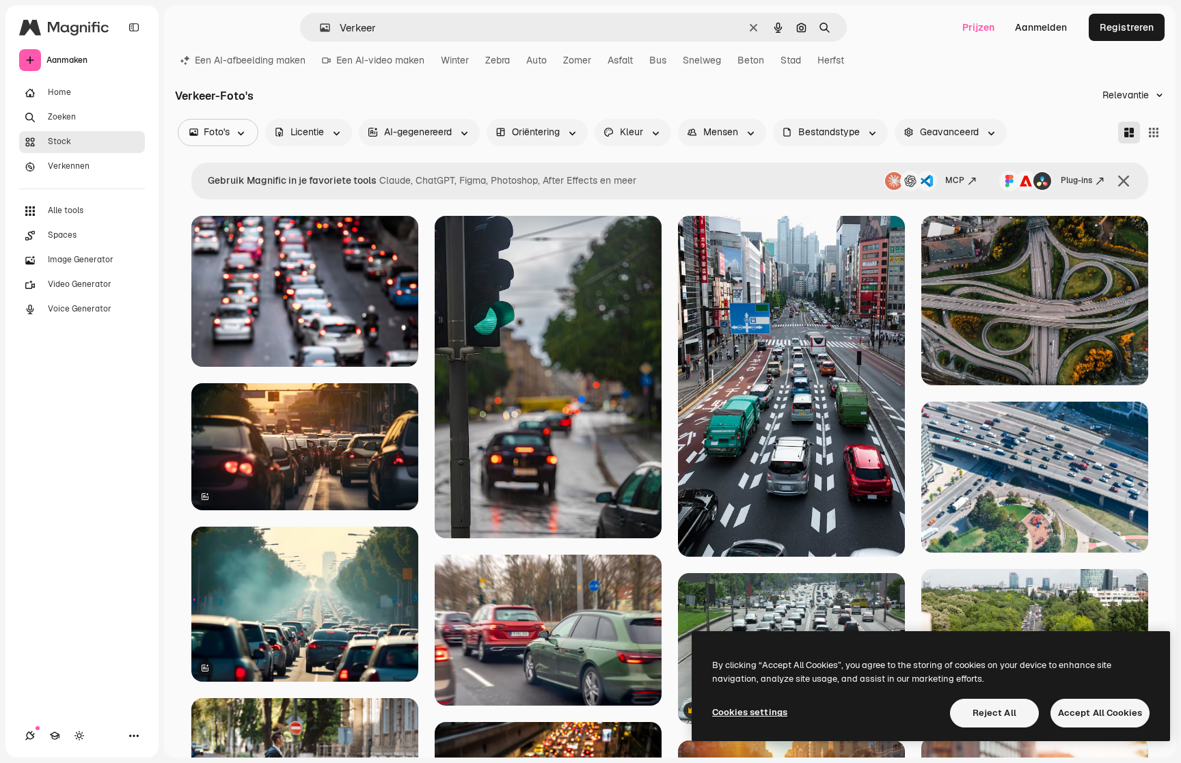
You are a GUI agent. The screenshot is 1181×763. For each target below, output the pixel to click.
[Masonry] (1129, 132)
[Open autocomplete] (319, 28)
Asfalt (620, 60)
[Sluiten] (1123, 181)
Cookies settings (749, 712)
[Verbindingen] (30, 736)
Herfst (830, 60)
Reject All (994, 713)
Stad (790, 60)
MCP (954, 180)
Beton (750, 60)
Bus (657, 60)
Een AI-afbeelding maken (250, 60)
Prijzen (978, 27)
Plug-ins (1076, 180)
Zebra (497, 60)
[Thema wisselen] (79, 736)
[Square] (1154, 132)
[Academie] (55, 736)
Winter (455, 60)
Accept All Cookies (1100, 713)
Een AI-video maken (380, 60)
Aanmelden (1041, 27)
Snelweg (702, 60)
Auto (536, 60)
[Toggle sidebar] (134, 27)
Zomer (577, 60)
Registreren (1127, 27)
